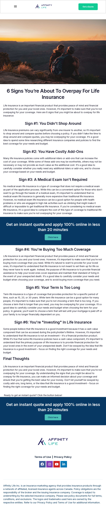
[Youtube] (56, 464)
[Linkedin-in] (63, 464)
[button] (15, 6)
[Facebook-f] (42, 464)
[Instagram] (49, 464)
